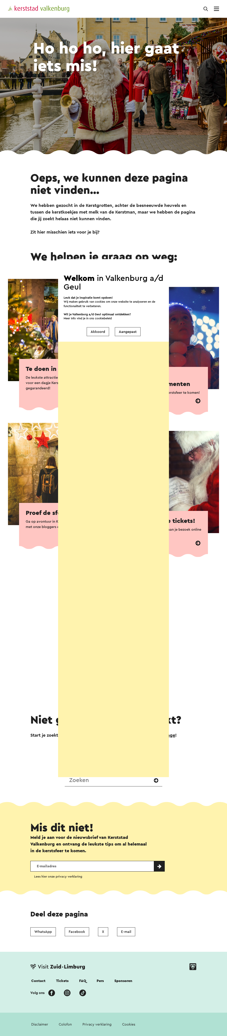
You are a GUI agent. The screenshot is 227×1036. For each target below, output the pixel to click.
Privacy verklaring (97, 1024)
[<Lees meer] (198, 401)
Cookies (128, 1024)
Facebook (77, 932)
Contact (38, 981)
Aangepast (128, 331)
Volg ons (37, 993)
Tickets (62, 981)
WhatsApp (43, 932)
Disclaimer (39, 1024)
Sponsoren (123, 981)
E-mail (126, 932)
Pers (100, 981)
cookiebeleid (103, 318)
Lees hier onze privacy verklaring (58, 876)
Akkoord (98, 331)
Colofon (65, 1024)
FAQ (82, 981)
